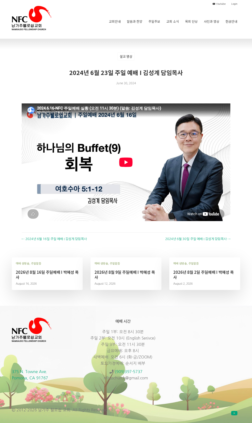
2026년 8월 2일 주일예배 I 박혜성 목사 (203, 274)
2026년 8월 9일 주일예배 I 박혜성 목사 (124, 274)
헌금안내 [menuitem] (231, 21)
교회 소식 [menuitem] (172, 21)
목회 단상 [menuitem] (191, 21)
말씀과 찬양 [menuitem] (134, 21)
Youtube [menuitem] (220, 4)
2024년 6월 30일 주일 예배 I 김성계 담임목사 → (197, 238)
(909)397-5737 (129, 372)
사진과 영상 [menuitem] (211, 21)
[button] (234, 413)
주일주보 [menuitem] (154, 21)
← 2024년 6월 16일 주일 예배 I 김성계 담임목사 (54, 238)
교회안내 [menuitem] (115, 21)
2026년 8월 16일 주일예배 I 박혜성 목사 (47, 274)
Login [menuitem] (234, 4)
